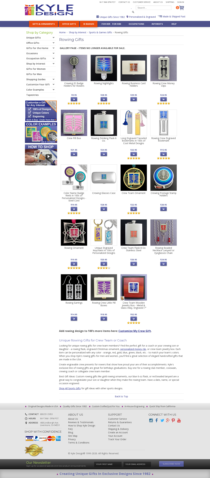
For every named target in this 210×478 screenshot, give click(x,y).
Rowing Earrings (74, 302)
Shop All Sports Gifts (70, 388)
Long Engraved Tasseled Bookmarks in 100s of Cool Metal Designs (134, 141)
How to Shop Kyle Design (81, 425)
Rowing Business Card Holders (134, 84)
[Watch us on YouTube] (178, 420)
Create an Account (118, 432)
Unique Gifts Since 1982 (112, 17)
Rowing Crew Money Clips (164, 84)
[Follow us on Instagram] (150, 420)
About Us (158, 2)
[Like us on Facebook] (156, 420)
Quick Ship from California (162, 406)
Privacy (72, 439)
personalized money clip (133, 349)
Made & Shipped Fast (173, 16)
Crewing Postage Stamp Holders (163, 194)
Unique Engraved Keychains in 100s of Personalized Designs (103, 250)
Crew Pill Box (74, 138)
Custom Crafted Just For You (106, 406)
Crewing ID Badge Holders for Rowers (74, 84)
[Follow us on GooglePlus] (167, 420)
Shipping (170, 2)
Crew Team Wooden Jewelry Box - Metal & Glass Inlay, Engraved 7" (133, 305)
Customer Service (141, 2)
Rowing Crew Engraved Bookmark (163, 139)
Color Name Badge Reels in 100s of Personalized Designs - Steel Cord (74, 196)
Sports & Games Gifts (100, 32)
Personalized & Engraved (142, 16)
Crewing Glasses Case (104, 193)
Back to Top (121, 396)
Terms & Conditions (78, 442)
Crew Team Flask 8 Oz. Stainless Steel (133, 249)
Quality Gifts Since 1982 (74, 406)
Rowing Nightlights (104, 83)
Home (62, 32)
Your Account (115, 436)
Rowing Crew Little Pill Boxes (104, 304)
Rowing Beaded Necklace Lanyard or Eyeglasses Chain (163, 250)
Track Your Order (117, 439)
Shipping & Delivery (118, 429)
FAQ (70, 429)
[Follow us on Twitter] (162, 420)
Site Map (72, 436)
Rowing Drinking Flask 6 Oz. (103, 139)
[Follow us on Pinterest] (173, 420)
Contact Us (124, 2)
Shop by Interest (77, 32)
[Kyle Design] (49, 10)
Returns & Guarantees (120, 422)
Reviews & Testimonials (81, 422)
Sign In (180, 2)
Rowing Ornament (74, 247)
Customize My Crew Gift (134, 331)
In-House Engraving (134, 406)
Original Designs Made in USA (43, 406)
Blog (70, 432)
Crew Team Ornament (134, 193)
